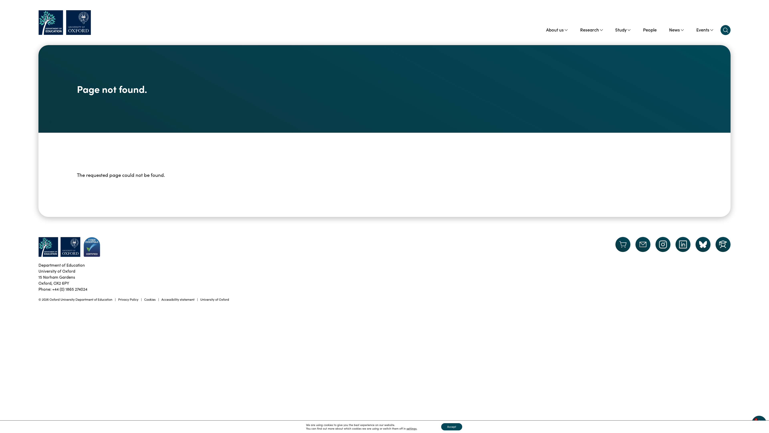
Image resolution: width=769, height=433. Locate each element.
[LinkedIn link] (682, 244)
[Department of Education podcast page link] (723, 244)
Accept (451, 427)
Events (702, 29)
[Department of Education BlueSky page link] (703, 244)
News (674, 29)
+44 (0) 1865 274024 (69, 289)
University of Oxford (214, 299)
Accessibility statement (177, 299)
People (650, 29)
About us (555, 29)
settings (412, 428)
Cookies (150, 299)
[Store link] (622, 247)
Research (589, 29)
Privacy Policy (128, 299)
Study (621, 29)
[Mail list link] (642, 247)
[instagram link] (662, 244)
